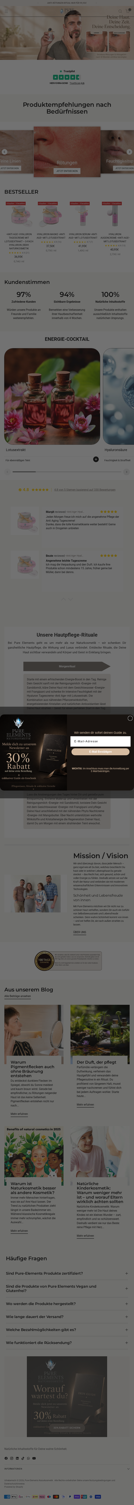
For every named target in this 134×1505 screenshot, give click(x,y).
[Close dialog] (130, 718)
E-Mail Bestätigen (100, 751)
